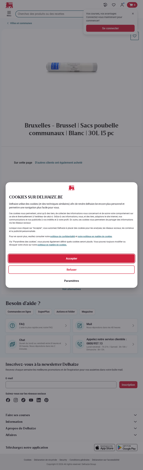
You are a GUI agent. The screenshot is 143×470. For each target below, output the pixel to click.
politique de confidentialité (62, 236)
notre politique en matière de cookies (95, 236)
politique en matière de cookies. (52, 245)
